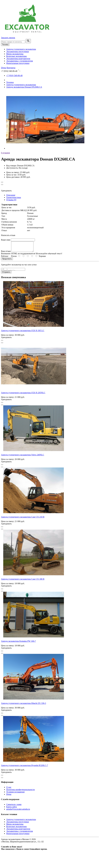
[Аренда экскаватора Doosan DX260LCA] (45, 148)
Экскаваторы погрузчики (17, 51)
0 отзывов (5, 153)
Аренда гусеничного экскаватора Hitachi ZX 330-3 (23, 703)
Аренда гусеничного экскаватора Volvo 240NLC (22, 455)
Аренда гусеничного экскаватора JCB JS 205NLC (23, 393)
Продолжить (7, 259)
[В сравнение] (2, 184)
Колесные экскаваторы (16, 56)
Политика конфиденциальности (20, 789)
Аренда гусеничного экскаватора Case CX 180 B (22, 579)
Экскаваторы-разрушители (18, 58)
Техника (5, 45)
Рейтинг (4, 256)
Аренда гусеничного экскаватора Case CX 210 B (22, 517)
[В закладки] (2, 182)
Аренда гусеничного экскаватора (21, 49)
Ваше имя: (5, 240)
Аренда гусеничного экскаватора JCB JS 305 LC (22, 330)
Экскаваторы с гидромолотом (19, 61)
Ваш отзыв (6, 251)
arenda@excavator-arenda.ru (18, 809)
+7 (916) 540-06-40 (14, 75)
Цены (8, 794)
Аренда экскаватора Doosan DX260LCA (24, 87)
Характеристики (13, 197)
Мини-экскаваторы (14, 54)
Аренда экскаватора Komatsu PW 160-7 (18, 641)
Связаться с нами (13, 804)
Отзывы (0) (11, 200)
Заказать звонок (8, 38)
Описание (10, 195)
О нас (8, 787)
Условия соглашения (15, 792)
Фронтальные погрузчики (17, 63)
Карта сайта (11, 807)
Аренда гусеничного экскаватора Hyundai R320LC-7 (24, 765)
